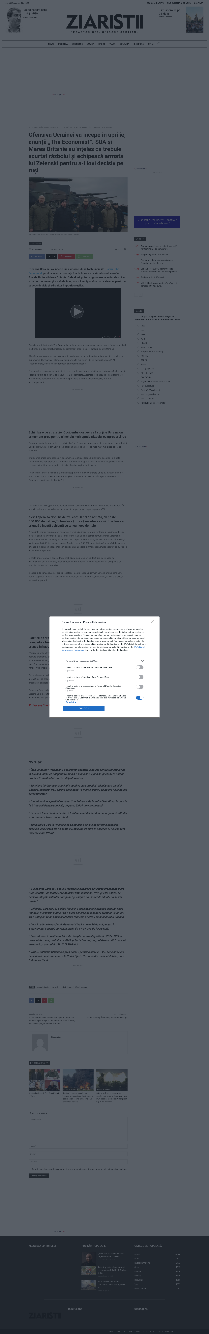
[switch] (139, 667)
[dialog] (104, 667)
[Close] (153, 622)
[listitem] (104, 660)
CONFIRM (84, 708)
